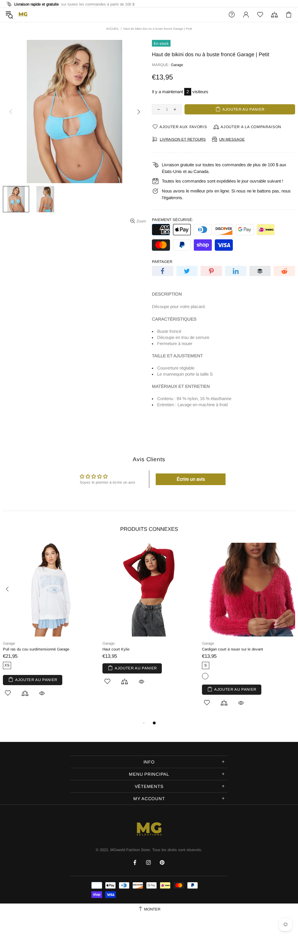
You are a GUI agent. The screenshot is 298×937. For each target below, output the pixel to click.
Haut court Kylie (116, 649)
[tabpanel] (50, 626)
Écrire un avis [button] (191, 479)
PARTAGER (162, 261)
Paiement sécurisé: (172, 220)
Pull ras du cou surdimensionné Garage (36, 649)
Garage (177, 65)
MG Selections (23, 14)
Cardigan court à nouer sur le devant (232, 649)
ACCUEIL (112, 28)
